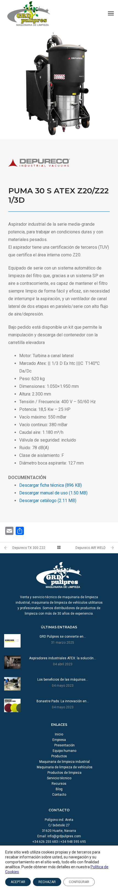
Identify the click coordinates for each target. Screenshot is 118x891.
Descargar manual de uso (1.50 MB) (53, 492)
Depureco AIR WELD (90, 548)
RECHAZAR (47, 882)
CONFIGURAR (79, 882)
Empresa (59, 740)
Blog (59, 789)
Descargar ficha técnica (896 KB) (50, 485)
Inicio (59, 734)
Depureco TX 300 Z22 (28, 548)
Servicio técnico (59, 778)
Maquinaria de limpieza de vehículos (64, 767)
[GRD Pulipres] (29, 13)
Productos (59, 756)
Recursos (59, 784)
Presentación (64, 745)
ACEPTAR (18, 882)
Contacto (59, 795)
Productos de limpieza (64, 773)
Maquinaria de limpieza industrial (64, 762)
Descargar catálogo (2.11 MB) (47, 500)
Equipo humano (64, 751)
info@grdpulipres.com (64, 836)
